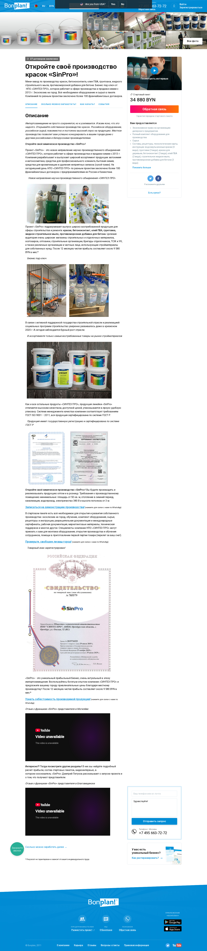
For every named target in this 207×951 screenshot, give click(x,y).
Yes (113, 4)
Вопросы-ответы (110, 945)
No (122, 4)
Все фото (193, 41)
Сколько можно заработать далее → (46, 847)
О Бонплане (106, 930)
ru (43, 6)
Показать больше (141, 167)
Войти (183, 4)
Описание (31, 104)
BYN (51, 6)
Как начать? (87, 104)
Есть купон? (154, 193)
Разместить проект (81, 930)
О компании (63, 945)
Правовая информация (136, 945)
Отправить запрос (154, 821)
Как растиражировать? (145, 857)
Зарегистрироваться (191, 8)
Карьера (78, 945)
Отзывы (92, 945)
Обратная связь (146, 9)
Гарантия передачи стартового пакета (154, 116)
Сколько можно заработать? (58, 104)
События (103, 104)
